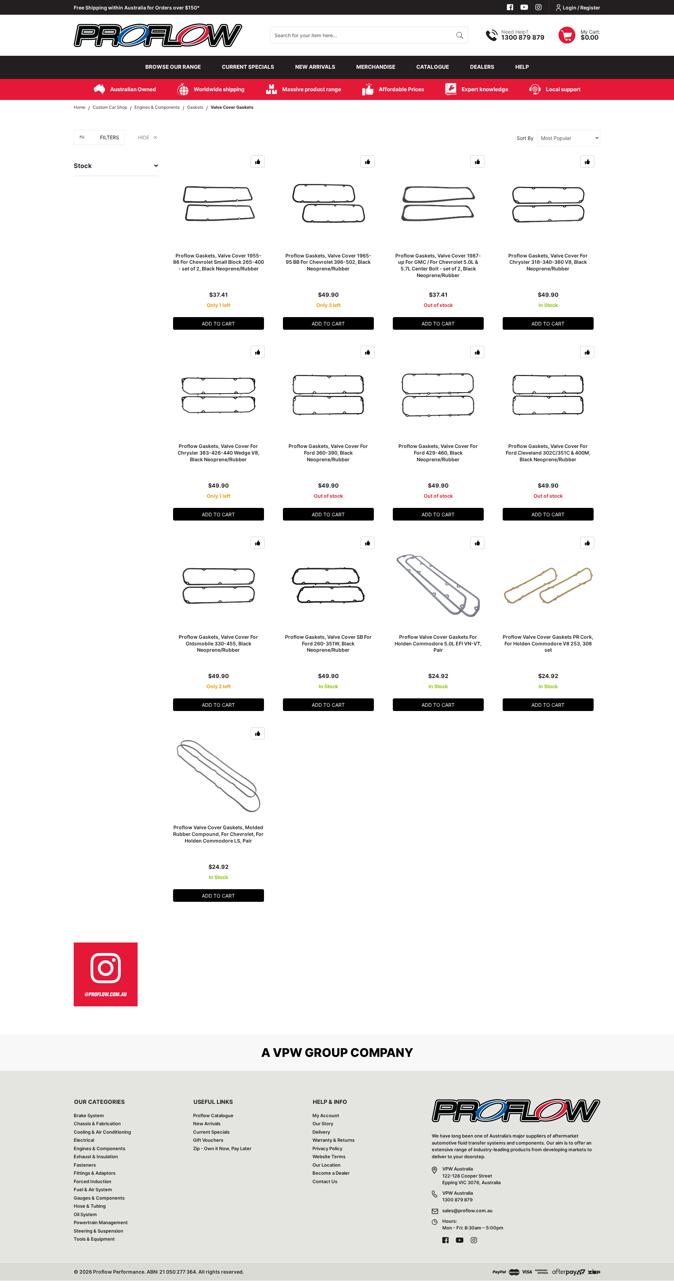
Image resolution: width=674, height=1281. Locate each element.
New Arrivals (315, 66)
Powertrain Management (101, 1222)
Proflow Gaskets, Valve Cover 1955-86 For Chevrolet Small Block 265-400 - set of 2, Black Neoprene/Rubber (218, 262)
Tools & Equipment (94, 1239)
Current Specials (248, 66)
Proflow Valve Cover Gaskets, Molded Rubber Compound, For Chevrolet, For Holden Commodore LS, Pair (218, 834)
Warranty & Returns (333, 1140)
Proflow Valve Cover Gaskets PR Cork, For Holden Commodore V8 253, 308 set (548, 643)
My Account (325, 1115)
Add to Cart (218, 324)
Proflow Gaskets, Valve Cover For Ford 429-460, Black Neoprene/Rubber (438, 452)
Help (522, 66)
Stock (83, 165)
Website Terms (328, 1156)
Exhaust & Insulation (96, 1156)
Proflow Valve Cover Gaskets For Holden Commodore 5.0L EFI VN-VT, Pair (438, 643)
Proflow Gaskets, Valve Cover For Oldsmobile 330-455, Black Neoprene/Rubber (218, 643)
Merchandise (375, 66)
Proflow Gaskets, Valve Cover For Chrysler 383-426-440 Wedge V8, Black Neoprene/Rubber (218, 452)
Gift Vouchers (208, 1140)
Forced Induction (92, 1181)
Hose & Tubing (90, 1206)
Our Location (326, 1165)
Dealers (482, 66)
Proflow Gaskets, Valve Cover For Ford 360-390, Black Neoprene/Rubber (328, 452)
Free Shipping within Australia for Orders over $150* (137, 8)
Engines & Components (99, 1148)
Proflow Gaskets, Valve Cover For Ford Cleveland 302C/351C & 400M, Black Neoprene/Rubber (548, 452)
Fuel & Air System (93, 1189)
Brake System (89, 1115)
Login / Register (581, 8)
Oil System (85, 1214)
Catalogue (432, 66)
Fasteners (85, 1165)
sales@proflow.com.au (467, 1210)
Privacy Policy (327, 1148)
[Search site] (459, 35)
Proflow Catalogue (213, 1115)
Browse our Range (173, 66)
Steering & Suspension (98, 1231)
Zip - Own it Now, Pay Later (222, 1148)
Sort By (525, 138)
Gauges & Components (99, 1198)
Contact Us (324, 1181)
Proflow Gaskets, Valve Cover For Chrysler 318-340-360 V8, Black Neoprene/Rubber (548, 262)
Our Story (322, 1123)
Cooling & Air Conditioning (102, 1132)
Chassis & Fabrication (97, 1123)
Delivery (321, 1132)
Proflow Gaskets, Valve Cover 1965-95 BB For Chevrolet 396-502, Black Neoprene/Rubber (328, 262)
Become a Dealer (331, 1173)
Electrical (84, 1140)
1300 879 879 (522, 37)
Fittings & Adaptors (94, 1173)
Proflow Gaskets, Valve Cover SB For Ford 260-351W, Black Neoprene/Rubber (328, 643)
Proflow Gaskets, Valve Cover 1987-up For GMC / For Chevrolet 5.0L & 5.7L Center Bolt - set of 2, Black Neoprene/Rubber (438, 266)
